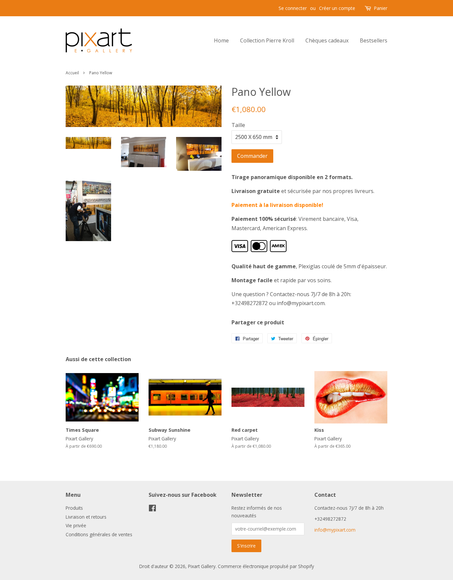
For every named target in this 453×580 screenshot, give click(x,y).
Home (221, 40)
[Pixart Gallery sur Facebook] (152, 509)
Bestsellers (373, 40)
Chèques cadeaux (327, 40)
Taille (238, 125)
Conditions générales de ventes (99, 534)
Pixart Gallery (202, 566)
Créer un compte (337, 8)
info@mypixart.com (335, 530)
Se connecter (293, 8)
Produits (74, 508)
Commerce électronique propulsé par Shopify (266, 566)
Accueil (72, 73)
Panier (380, 8)
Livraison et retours (86, 517)
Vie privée (76, 525)
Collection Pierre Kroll (267, 40)
